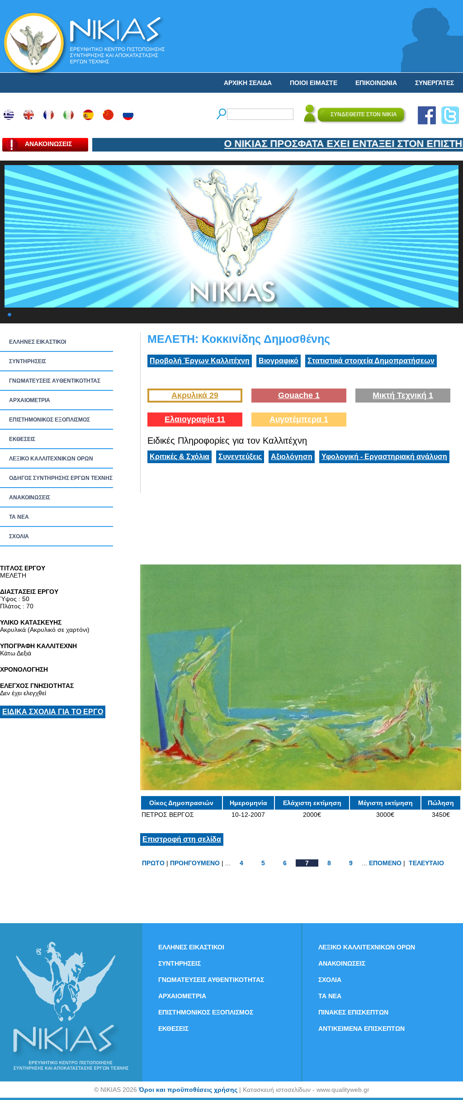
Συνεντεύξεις (240, 456)
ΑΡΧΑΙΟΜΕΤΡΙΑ (29, 400)
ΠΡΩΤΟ (153, 863)
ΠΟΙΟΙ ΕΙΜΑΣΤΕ (313, 82)
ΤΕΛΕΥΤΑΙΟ (426, 863)
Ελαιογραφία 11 (195, 419)
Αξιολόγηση (291, 456)
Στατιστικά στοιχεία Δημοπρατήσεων (371, 361)
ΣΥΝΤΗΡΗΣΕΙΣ (27, 361)
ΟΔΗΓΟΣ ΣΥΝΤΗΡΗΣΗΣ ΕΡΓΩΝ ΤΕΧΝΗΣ (61, 478)
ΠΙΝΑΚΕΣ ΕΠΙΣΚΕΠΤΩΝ (353, 1012)
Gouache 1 (299, 395)
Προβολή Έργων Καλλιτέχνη (200, 361)
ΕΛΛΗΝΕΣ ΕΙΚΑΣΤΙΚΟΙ (37, 342)
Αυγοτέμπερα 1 (298, 419)
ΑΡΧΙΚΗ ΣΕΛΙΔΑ (248, 82)
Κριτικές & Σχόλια (179, 456)
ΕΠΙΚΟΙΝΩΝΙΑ (376, 82)
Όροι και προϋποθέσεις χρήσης (188, 1089)
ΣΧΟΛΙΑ (19, 536)
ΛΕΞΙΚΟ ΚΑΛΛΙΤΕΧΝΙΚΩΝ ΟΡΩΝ (51, 458)
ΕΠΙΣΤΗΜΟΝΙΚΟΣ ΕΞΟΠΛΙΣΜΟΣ (49, 420)
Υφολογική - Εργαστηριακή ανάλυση (384, 456)
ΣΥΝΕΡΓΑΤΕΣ (434, 82)
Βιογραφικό (278, 361)
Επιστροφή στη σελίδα (181, 839)
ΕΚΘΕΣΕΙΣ (22, 439)
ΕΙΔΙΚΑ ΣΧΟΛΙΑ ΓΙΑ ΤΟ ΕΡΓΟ (52, 712)
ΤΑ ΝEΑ (19, 517)
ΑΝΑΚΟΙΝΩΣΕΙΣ (29, 497)
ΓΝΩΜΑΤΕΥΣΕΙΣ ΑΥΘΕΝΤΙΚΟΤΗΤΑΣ (54, 381)
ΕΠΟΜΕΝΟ (385, 863)
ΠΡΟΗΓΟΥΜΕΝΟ (195, 863)
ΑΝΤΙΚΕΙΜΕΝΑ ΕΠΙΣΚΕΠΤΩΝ (361, 1028)
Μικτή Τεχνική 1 (403, 395)
